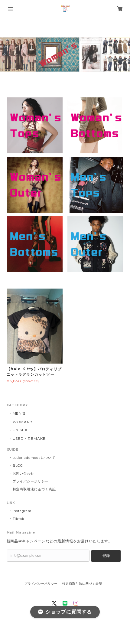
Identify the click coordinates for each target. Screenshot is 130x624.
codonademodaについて (34, 458)
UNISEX (20, 430)
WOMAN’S (23, 422)
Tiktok (19, 519)
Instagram (22, 511)
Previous (5, 54)
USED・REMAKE (29, 438)
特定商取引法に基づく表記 (34, 489)
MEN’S (19, 413)
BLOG (18, 465)
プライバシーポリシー (31, 481)
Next (125, 54)
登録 (106, 556)
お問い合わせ (23, 473)
